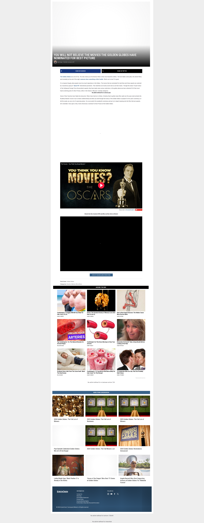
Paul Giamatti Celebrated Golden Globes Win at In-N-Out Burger (67, 450)
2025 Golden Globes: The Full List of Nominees (99, 420)
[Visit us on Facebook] (115, 494)
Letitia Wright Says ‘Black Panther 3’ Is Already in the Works (66, 479)
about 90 (76, 85)
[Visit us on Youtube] (112, 494)
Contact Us (79, 494)
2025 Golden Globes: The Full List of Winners (132, 420)
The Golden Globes (65, 76)
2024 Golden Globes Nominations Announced (131, 450)
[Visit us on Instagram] (108, 494)
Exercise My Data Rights (83, 501)
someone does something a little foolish (91, 79)
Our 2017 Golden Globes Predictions (101, 275)
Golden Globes (70, 281)
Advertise (79, 495)
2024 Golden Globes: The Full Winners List (101, 449)
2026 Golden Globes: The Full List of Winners (66, 420)
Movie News (79, 284)
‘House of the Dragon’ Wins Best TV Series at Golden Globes (101, 479)
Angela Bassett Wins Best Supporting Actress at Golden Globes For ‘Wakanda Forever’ (133, 480)
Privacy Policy (80, 499)
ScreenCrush (129, 210)
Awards (69, 284)
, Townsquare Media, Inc (73, 507)
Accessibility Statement (83, 497)
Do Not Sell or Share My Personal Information (88, 502)
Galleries (73, 284)
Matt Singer (59, 62)
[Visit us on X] (118, 494)
